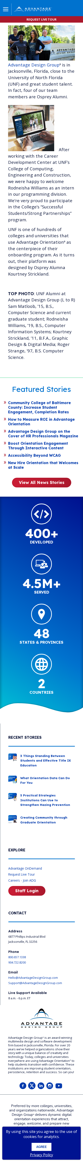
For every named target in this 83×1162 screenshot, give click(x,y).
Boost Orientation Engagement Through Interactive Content (38, 445)
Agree (41, 1147)
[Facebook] (23, 1086)
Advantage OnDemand (25, 868)
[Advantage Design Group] (38, 10)
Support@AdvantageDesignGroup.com (35, 983)
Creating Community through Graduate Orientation (43, 820)
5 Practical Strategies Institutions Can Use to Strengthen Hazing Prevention (45, 800)
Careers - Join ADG (22, 880)
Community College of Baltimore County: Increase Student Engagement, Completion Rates (39, 407)
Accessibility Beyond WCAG (34, 455)
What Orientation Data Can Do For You (45, 780)
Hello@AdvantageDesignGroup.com (33, 978)
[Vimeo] (58, 1086)
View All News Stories (41, 482)
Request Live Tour (21, 874)
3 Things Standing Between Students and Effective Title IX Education (45, 760)
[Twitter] (32, 1086)
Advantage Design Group (33, 65)
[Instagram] (49, 1086)
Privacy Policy (41, 1154)
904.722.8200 (17, 962)
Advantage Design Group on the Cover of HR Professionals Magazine (43, 433)
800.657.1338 (17, 957)
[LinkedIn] (40, 1086)
